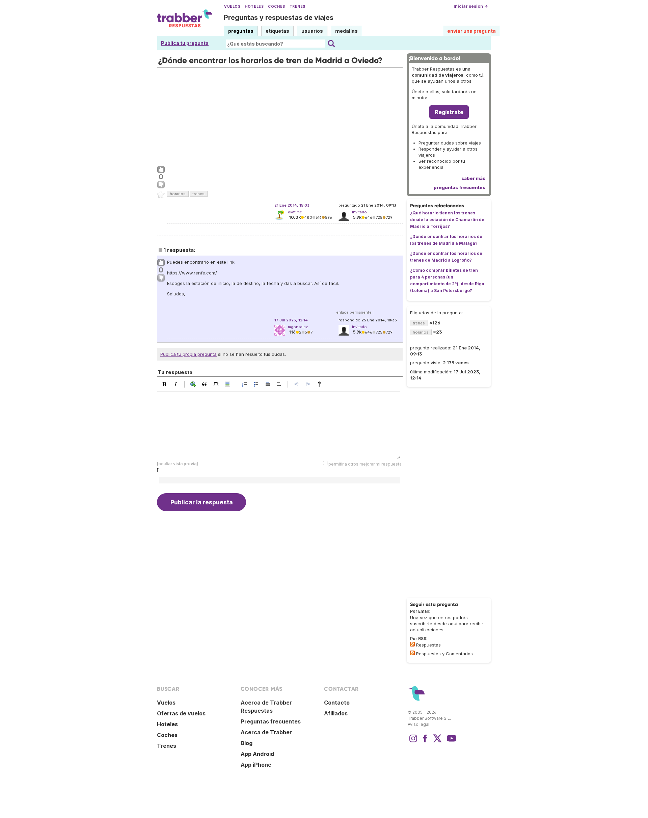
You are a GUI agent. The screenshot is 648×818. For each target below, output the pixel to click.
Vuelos (232, 6)
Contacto (337, 702)
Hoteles (254, 6)
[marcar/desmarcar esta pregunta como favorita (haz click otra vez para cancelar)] (161, 195)
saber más (473, 178)
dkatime (295, 212)
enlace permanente (354, 312)
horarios (178, 193)
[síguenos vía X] (437, 741)
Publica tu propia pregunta (188, 354)
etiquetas (277, 31)
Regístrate (449, 112)
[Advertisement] (280, 115)
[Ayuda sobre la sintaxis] (321, 384)
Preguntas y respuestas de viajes (278, 18)
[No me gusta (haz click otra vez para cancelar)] (161, 185)
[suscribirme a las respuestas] (412, 644)
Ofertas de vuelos (181, 713)
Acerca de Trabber (266, 732)
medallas (346, 31)
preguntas (240, 31)
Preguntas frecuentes (271, 721)
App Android (257, 753)
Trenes (297, 6)
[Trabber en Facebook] (425, 741)
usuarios (312, 31)
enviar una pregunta (471, 31)
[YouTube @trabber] (450, 741)
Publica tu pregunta (185, 43)
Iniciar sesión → (471, 6)
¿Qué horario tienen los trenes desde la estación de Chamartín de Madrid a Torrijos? (447, 219)
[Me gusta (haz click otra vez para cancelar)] (161, 170)
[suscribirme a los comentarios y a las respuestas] (412, 653)
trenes (198, 193)
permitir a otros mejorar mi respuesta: (365, 464)
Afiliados (336, 713)
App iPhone (256, 764)
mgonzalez (298, 326)
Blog (246, 743)
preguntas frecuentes (459, 187)
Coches (276, 6)
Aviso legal (418, 724)
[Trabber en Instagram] (413, 741)
